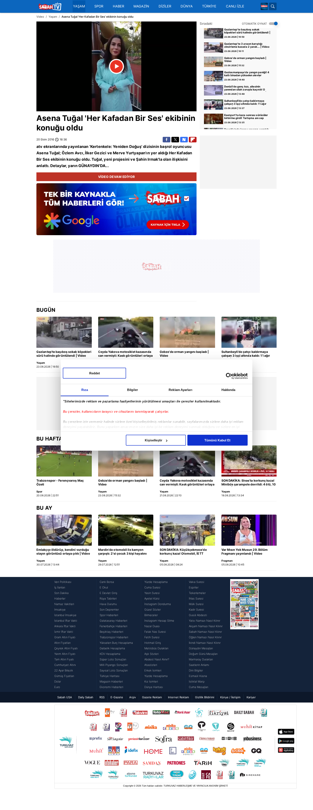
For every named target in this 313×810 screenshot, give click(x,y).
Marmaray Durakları (201, 659)
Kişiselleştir (153, 440)
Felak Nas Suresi (155, 631)
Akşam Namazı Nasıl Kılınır (206, 626)
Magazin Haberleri (111, 681)
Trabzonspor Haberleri (114, 637)
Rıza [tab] (84, 390)
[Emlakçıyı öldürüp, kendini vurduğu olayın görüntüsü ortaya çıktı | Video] (64, 530)
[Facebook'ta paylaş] (166, 139)
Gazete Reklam (152, 697)
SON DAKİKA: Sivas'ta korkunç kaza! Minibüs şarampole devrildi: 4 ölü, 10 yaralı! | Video (248, 483)
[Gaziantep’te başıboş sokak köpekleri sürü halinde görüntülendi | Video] (64, 332)
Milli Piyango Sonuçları (114, 665)
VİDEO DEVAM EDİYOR (116, 177)
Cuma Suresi (152, 587)
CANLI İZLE (235, 6)
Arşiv (132, 697)
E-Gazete (117, 697)
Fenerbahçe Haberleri (113, 626)
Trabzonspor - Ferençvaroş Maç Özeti (60, 482)
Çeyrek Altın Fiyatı (66, 648)
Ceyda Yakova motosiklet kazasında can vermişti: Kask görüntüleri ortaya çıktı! (125, 354)
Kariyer (251, 697)
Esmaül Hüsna (198, 676)
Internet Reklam (178, 697)
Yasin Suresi (152, 593)
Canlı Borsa (107, 582)
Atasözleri (150, 665)
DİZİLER (165, 6)
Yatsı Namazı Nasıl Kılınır (204, 620)
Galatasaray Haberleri (113, 620)
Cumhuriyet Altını (65, 665)
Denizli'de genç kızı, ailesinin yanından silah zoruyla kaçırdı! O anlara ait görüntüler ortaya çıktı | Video (245, 88)
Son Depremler (109, 609)
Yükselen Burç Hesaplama (116, 642)
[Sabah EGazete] (244, 634)
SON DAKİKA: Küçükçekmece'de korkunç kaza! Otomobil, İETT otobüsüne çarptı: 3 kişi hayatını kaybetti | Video (183, 552)
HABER (118, 6)
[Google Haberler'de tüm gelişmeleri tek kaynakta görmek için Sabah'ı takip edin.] (116, 211)
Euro (57, 687)
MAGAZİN (141, 6)
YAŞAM (79, 6)
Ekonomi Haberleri (111, 687)
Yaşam (53, 16)
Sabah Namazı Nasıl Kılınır (205, 631)
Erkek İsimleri (152, 670)
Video (40, 16)
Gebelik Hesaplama (112, 648)
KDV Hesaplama (110, 653)
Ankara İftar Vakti (65, 626)
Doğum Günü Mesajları (203, 653)
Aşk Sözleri (151, 653)
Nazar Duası (152, 626)
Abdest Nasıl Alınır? (156, 659)
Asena (48, 118)
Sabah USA (64, 697)
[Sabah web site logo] (264, 6)
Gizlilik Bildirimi (204, 697)
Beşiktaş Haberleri (111, 631)
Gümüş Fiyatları (64, 676)
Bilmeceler (151, 615)
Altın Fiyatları (62, 642)
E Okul (104, 587)
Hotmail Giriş (152, 642)
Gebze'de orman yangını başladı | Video (245, 60)
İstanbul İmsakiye (65, 615)
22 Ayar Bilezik (63, 670)
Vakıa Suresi (196, 582)
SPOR (98, 6)
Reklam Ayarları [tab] (180, 390)
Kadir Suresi (196, 609)
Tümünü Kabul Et (217, 440)
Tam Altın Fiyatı (64, 659)
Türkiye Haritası (109, 676)
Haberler (59, 598)
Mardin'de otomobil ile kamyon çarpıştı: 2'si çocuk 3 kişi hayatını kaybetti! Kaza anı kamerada (122, 552)
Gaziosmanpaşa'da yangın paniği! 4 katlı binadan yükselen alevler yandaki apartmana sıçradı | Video (246, 74)
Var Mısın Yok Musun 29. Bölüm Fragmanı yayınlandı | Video (244, 551)
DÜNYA (187, 6)
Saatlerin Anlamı (199, 665)
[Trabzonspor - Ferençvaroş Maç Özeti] (64, 461)
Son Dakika (61, 593)
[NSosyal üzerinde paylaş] (184, 139)
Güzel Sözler (152, 609)
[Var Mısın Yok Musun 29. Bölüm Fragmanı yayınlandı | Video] (249, 530)
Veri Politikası (62, 582)
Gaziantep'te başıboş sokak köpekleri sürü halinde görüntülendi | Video (247, 31)
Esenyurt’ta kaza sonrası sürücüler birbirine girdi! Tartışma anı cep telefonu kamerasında (246, 117)
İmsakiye (60, 609)
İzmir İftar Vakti (63, 631)
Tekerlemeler (197, 593)
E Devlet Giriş (108, 593)
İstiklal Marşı (197, 681)
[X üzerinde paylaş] (175, 139)
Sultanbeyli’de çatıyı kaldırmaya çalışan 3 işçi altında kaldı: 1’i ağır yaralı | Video (245, 102)
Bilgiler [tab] (132, 390)
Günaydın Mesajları (201, 648)
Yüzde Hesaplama (156, 582)
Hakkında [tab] (228, 390)
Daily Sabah (85, 697)
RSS (102, 697)
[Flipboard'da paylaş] (193, 139)
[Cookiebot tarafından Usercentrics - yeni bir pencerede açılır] (229, 376)
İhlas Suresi (196, 598)
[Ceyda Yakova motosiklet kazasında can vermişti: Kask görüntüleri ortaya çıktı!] (126, 332)
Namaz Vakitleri (64, 604)
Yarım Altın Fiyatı (64, 653)
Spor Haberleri (109, 615)
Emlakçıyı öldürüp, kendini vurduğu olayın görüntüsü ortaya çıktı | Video (63, 551)
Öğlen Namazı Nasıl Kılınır (205, 637)
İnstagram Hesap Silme (159, 620)
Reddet (94, 373)
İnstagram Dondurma (157, 604)
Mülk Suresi (196, 604)
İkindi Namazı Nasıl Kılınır (205, 642)
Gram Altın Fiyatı (64, 637)
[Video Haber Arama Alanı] (273, 6)
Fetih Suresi (151, 637)
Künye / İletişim (230, 697)
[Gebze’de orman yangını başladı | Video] (187, 332)
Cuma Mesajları (198, 687)
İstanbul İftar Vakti (65, 620)
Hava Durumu (108, 604)
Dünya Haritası (153, 687)
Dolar (57, 681)
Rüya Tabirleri (108, 598)
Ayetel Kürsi (151, 598)
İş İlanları (59, 587)
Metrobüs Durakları (156, 648)
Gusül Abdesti (198, 615)
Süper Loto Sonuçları (113, 659)
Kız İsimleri (151, 681)
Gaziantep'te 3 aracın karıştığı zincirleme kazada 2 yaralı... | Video (246, 45)
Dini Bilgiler (196, 670)
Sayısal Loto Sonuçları (114, 670)
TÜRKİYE (209, 6)
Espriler (193, 587)
